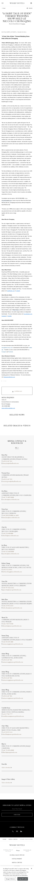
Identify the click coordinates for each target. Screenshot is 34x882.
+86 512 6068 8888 (8, 551)
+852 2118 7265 (7, 461)
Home (4, 839)
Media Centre (17, 862)
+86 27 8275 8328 (8, 624)
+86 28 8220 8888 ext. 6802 (11, 515)
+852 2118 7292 (7, 479)
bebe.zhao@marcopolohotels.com (12, 608)
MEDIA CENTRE (13, 839)
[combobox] (17, 448)
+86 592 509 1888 (8, 642)
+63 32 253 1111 (7, 732)
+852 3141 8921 (7, 569)
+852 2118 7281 (7, 660)
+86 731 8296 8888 (8, 750)
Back (4, 8)
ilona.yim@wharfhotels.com (11, 463)
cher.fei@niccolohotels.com (11, 535)
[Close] (31, 868)
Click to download (6, 767)
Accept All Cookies (22, 879)
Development (17, 858)
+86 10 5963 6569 (8, 606)
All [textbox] (16, 447)
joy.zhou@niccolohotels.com (11, 554)
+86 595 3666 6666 (8, 588)
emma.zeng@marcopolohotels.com (13, 644)
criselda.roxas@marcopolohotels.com (13, 716)
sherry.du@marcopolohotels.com (12, 626)
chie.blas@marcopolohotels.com (12, 734)
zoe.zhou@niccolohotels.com (11, 499)
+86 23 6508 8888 (8, 533)
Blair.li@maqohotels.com (10, 752)
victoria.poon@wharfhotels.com (12, 481)
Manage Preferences (10, 879)
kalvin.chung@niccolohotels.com (12, 572)
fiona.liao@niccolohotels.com (11, 517)
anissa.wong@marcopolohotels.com (13, 662)
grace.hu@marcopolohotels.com (12, 590)
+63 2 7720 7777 (7, 714)
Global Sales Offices (17, 855)
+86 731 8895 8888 (8, 497)
